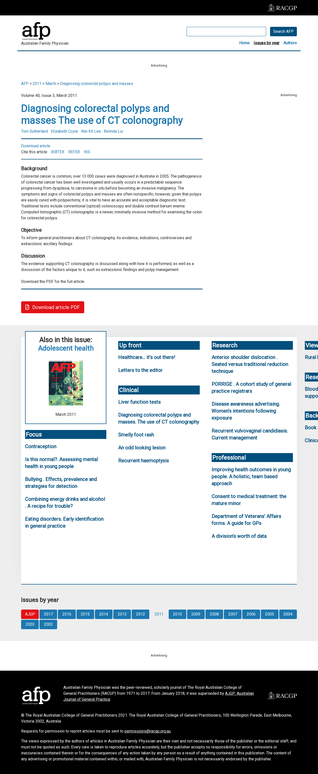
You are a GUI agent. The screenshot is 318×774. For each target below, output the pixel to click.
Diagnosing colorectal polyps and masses (96, 83)
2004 (287, 614)
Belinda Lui (113, 131)
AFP (25, 83)
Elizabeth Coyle (64, 131)
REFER (74, 152)
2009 (195, 614)
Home (244, 42)
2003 (30, 624)
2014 (103, 614)
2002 (48, 624)
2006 (251, 614)
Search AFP (283, 31)
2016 (66, 614)
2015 (85, 614)
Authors (290, 42)
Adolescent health (66, 348)
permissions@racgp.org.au (147, 731)
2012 (140, 614)
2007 (232, 614)
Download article (35, 146)
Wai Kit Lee (91, 131)
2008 (214, 614)
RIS (87, 152)
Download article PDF (55, 307)
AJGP (30, 614)
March (50, 83)
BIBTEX (57, 152)
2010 (177, 614)
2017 (48, 614)
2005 (269, 614)
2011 (37, 83)
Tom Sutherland (34, 131)
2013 (122, 614)
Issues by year (266, 42)
